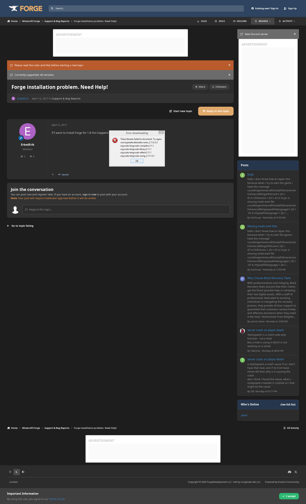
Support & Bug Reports (66, 98)
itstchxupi (256, 217)
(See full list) (288, 404)
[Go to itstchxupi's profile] (242, 175)
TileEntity (255, 350)
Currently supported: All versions (34, 74)
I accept (291, 496)
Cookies (13, 481)
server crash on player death (265, 330)
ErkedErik (22, 98)
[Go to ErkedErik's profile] (13, 98)
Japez (244, 415)
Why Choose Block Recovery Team (269, 278)
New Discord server (256, 34)
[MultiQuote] (52, 174)
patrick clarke (258, 321)
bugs (250, 174)
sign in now (89, 194)
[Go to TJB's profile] (242, 360)
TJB (252, 391)
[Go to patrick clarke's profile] (242, 278)
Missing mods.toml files (262, 226)
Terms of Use (57, 499)
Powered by (282, 481)
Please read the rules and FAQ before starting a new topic (49, 65)
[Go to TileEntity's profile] (242, 330)
